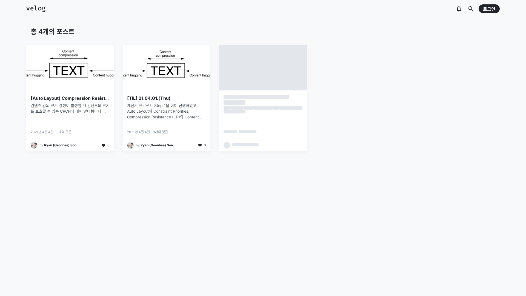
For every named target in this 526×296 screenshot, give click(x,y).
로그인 (489, 9)
